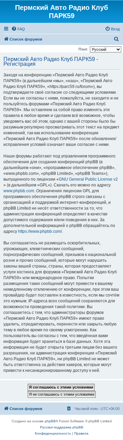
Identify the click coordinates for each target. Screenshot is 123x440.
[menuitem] (18, 29)
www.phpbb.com (18, 190)
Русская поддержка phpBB (61, 427)
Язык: (83, 49)
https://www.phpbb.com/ (40, 231)
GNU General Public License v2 (88, 179)
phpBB (50, 421)
